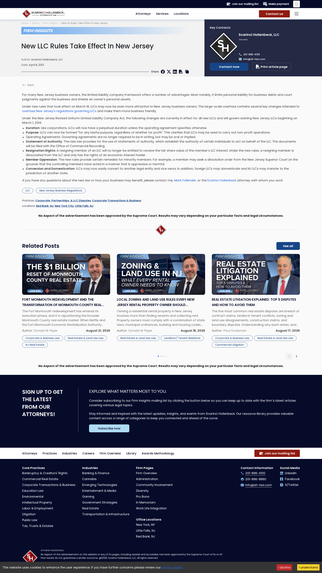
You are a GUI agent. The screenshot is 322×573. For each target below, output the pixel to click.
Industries (69, 453)
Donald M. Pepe (45, 330)
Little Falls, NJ (84, 206)
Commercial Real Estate (40, 479)
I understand (308, 567)
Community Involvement (154, 485)
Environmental (32, 496)
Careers (88, 453)
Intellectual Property (37, 502)
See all (288, 246)
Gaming (88, 496)
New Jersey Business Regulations (60, 190)
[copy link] (187, 72)
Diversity (142, 491)
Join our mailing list (245, 4)
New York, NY (145, 525)
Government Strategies (99, 502)
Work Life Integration (151, 508)
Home (24, 23)
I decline (284, 567)
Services (162, 14)
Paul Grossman (234, 330)
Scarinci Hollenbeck (221, 180)
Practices (50, 453)
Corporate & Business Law (42, 338)
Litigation (29, 514)
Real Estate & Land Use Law (85, 338)
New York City (64, 206)
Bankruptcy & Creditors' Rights (45, 473)
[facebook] (163, 72)
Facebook (292, 479)
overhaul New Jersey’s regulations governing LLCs (59, 111)
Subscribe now (109, 428)
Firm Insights (50, 23)
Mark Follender (185, 180)
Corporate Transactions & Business (116, 201)
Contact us (274, 14)
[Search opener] (296, 4)
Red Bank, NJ (44, 206)
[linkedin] (175, 72)
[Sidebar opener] (296, 13)
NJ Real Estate (34, 345)
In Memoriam (146, 502)
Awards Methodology (158, 453)
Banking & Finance (95, 473)
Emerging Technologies (99, 485)
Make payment (279, 4)
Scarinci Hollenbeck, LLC (47, 59)
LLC (27, 190)
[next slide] (296, 356)
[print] (181, 72)
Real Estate (90, 508)
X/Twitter (292, 485)
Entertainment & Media (99, 491)
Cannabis (89, 479)
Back (31, 85)
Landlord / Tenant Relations (182, 338)
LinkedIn (291, 473)
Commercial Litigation (229, 345)
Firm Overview (110, 453)
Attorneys (143, 14)
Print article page (274, 67)
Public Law (29, 520)
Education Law (33, 491)
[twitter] (169, 72)
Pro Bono (142, 496)
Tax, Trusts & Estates (37, 526)
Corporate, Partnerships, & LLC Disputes (63, 201)
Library (36, 23)
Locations (181, 14)
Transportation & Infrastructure (105, 514)
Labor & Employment (37, 508)
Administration (147, 479)
